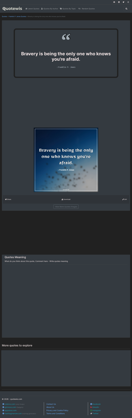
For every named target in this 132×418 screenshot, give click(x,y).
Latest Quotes (33, 9)
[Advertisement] (27, 104)
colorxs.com (14, 404)
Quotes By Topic (69, 9)
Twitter (95, 413)
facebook (96, 404)
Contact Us (51, 404)
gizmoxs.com (13, 407)
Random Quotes (88, 9)
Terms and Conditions (55, 413)
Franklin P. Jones (66, 67)
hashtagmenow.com (20, 413)
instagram (96, 410)
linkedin (95, 407)
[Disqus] (66, 301)
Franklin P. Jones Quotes (17, 16)
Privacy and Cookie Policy (57, 410)
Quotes (4, 16)
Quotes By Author (50, 9)
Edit (125, 199)
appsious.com (10, 410)
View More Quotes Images (66, 207)
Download (66, 199)
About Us (50, 407)
